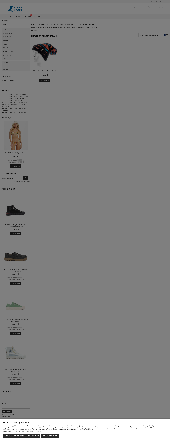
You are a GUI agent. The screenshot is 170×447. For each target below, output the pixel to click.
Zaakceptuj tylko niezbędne (14, 435)
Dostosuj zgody (33, 435)
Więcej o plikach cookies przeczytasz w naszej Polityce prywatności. (22, 431)
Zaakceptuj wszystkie (49, 435)
